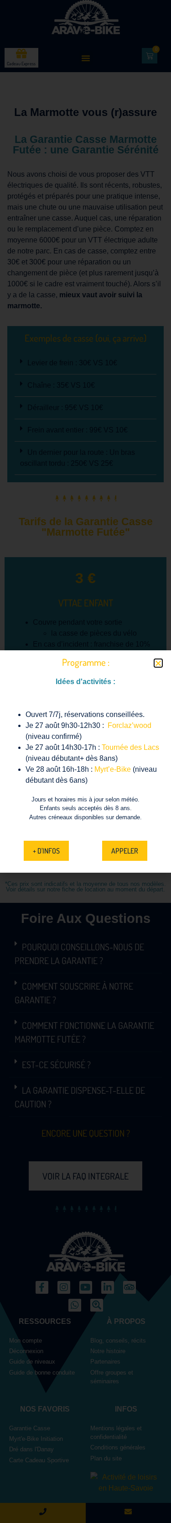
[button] (158, 663)
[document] (85, 761)
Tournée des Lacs (130, 747)
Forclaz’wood (129, 725)
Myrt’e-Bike (112, 769)
